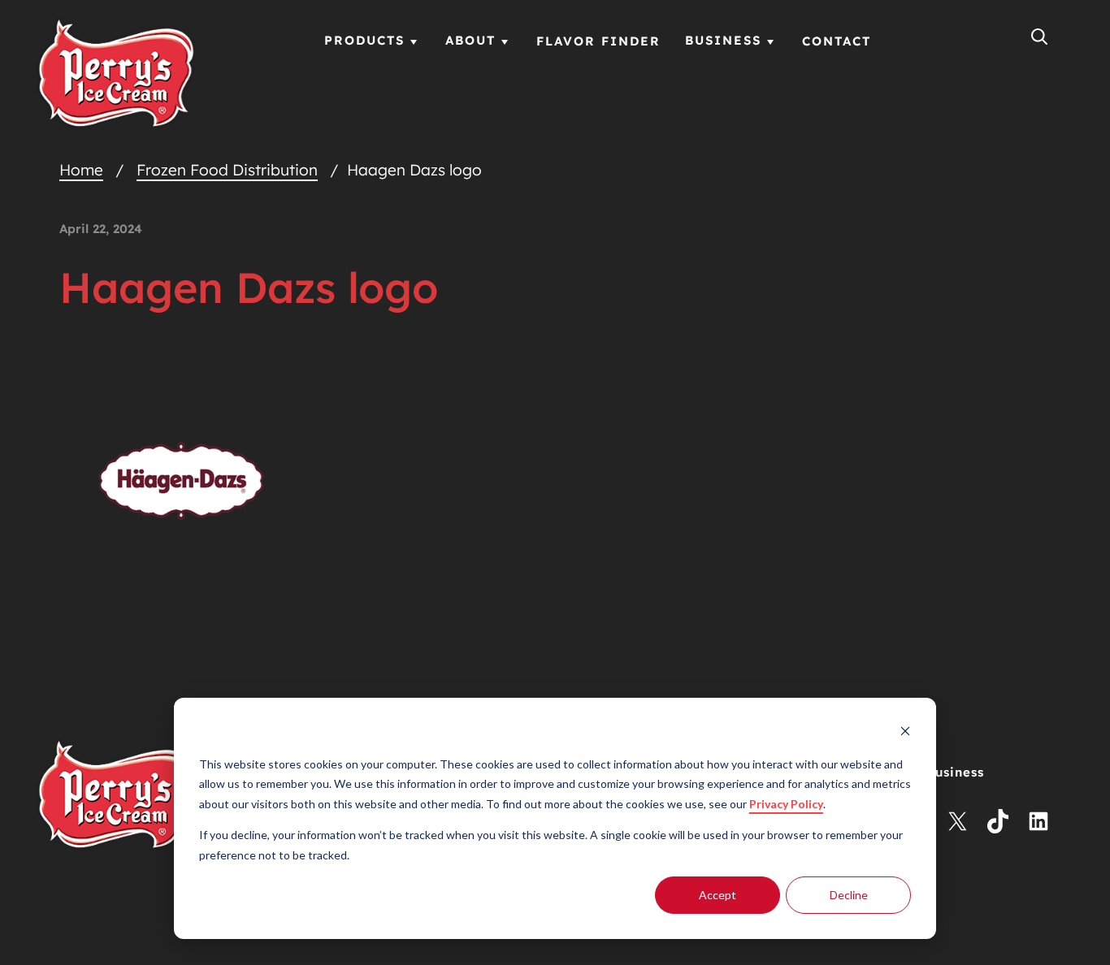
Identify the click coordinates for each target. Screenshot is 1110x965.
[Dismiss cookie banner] (905, 733)
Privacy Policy (786, 804)
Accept (717, 895)
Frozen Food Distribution (227, 170)
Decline (849, 895)
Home (81, 170)
